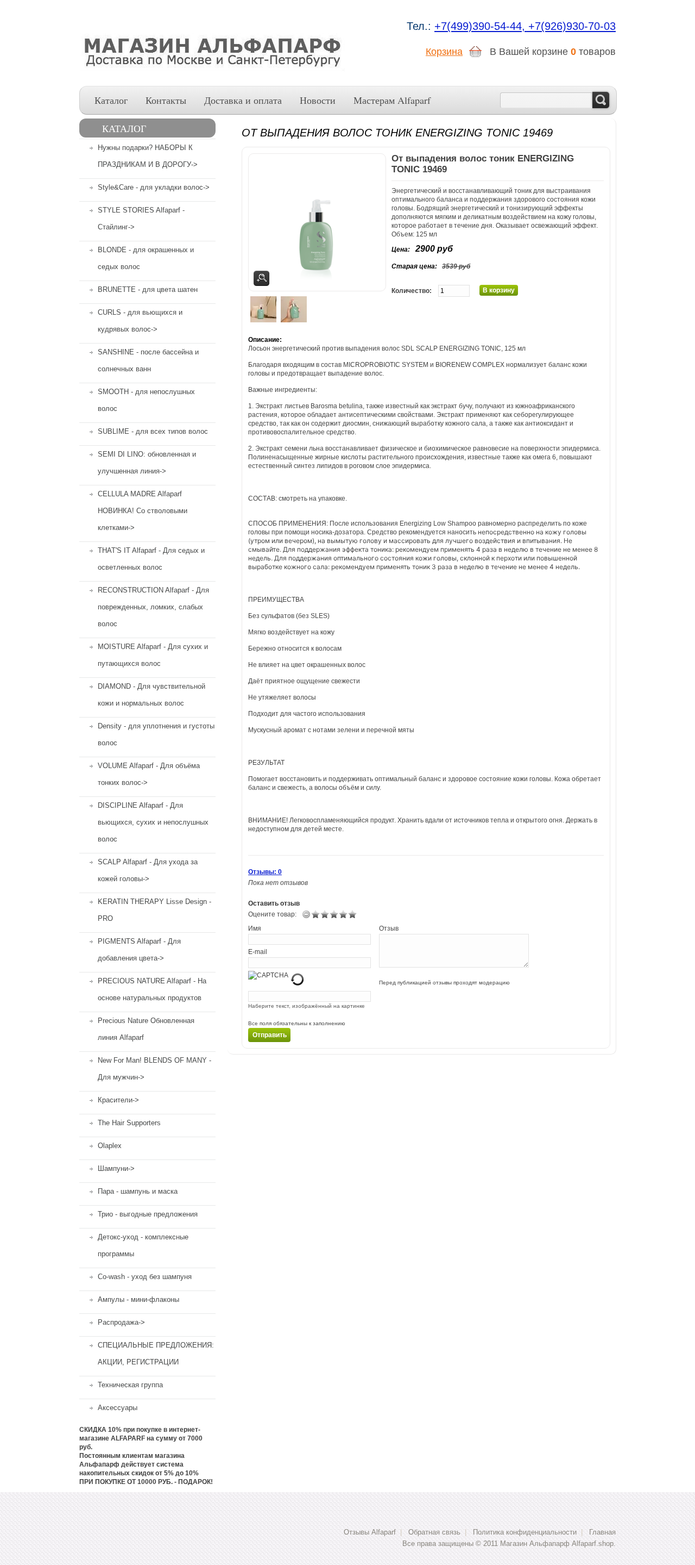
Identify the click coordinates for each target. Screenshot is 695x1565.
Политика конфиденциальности (525, 1532)
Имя (254, 928)
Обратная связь (434, 1532)
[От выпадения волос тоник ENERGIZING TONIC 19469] (263, 309)
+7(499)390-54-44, (481, 26)
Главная (602, 1532)
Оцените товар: (272, 914)
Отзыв (389, 928)
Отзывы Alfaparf (370, 1532)
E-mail (257, 952)
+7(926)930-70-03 (572, 26)
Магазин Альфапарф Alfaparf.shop (557, 1543)
